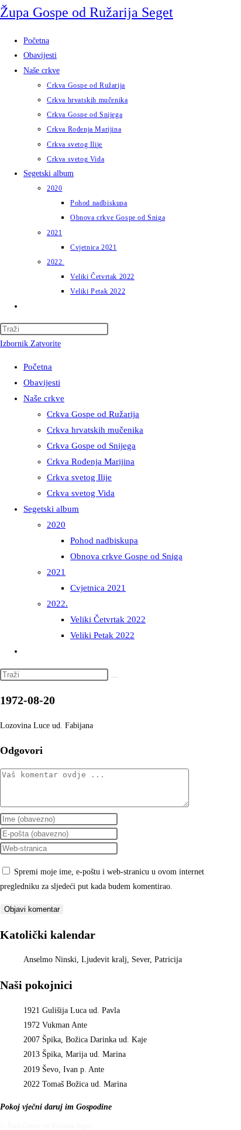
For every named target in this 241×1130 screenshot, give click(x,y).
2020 (56, 524)
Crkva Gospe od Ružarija (93, 414)
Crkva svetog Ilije (79, 477)
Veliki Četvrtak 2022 (108, 619)
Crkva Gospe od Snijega (91, 445)
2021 (56, 572)
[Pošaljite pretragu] (115, 677)
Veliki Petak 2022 (102, 635)
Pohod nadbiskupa (104, 540)
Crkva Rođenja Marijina (91, 461)
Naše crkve (43, 398)
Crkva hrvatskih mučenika (95, 430)
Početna (37, 366)
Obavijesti (41, 382)
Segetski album (51, 509)
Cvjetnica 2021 (98, 587)
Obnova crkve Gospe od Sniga (126, 556)
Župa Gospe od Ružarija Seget (86, 12)
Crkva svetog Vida (81, 493)
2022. (57, 603)
